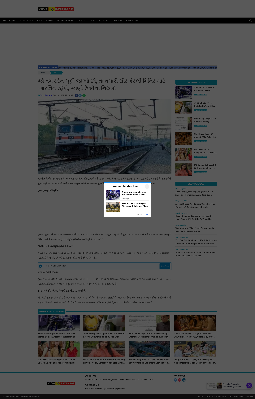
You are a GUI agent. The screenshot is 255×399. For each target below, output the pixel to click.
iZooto (147, 214)
